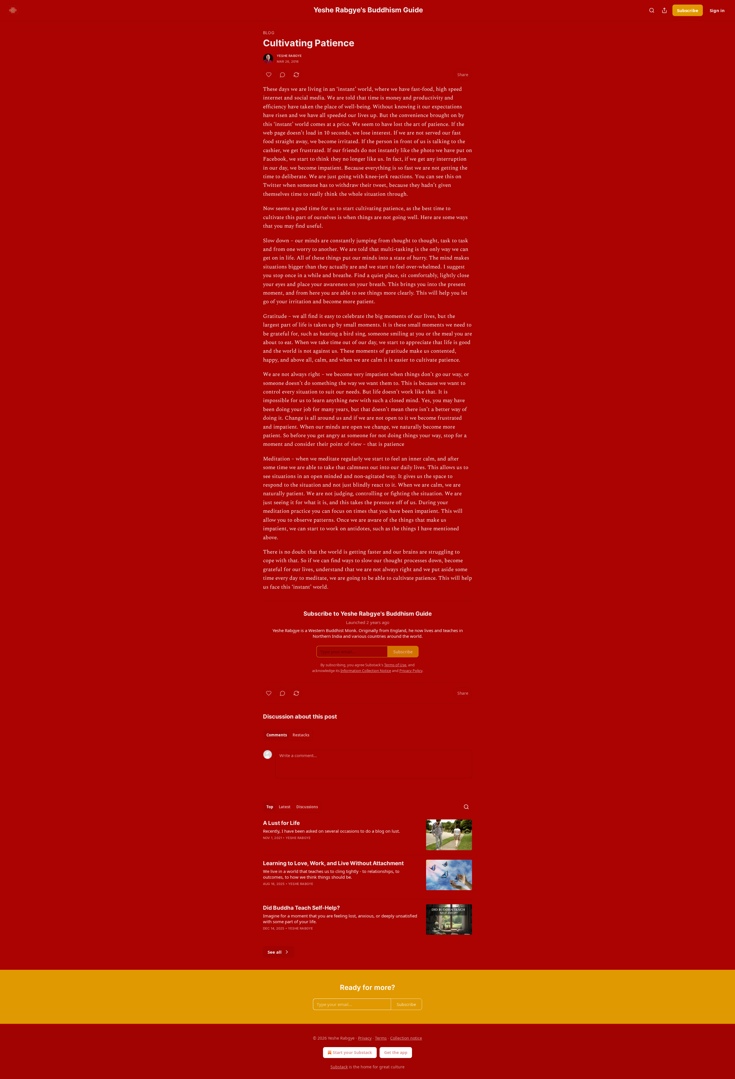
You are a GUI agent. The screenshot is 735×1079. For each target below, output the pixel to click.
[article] (367, 835)
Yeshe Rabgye (289, 56)
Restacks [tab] (301, 735)
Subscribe (687, 10)
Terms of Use (395, 664)
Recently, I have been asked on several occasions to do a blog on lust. (331, 831)
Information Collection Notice (366, 670)
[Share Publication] (664, 10)
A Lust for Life (281, 823)
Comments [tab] (276, 735)
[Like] (268, 74)
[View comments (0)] (282, 74)
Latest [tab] (285, 806)
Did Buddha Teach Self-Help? (301, 908)
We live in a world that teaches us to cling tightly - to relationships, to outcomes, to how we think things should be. (331, 874)
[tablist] (288, 735)
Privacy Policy (410, 670)
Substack (339, 1067)
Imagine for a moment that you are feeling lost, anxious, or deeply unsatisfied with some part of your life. (340, 918)
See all (275, 952)
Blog (268, 32)
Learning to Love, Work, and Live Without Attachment (333, 863)
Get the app (395, 1052)
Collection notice (406, 1038)
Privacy (365, 1038)
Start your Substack (352, 1052)
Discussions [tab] (307, 806)
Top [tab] (269, 806)
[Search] (651, 10)
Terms (381, 1038)
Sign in (717, 10)
